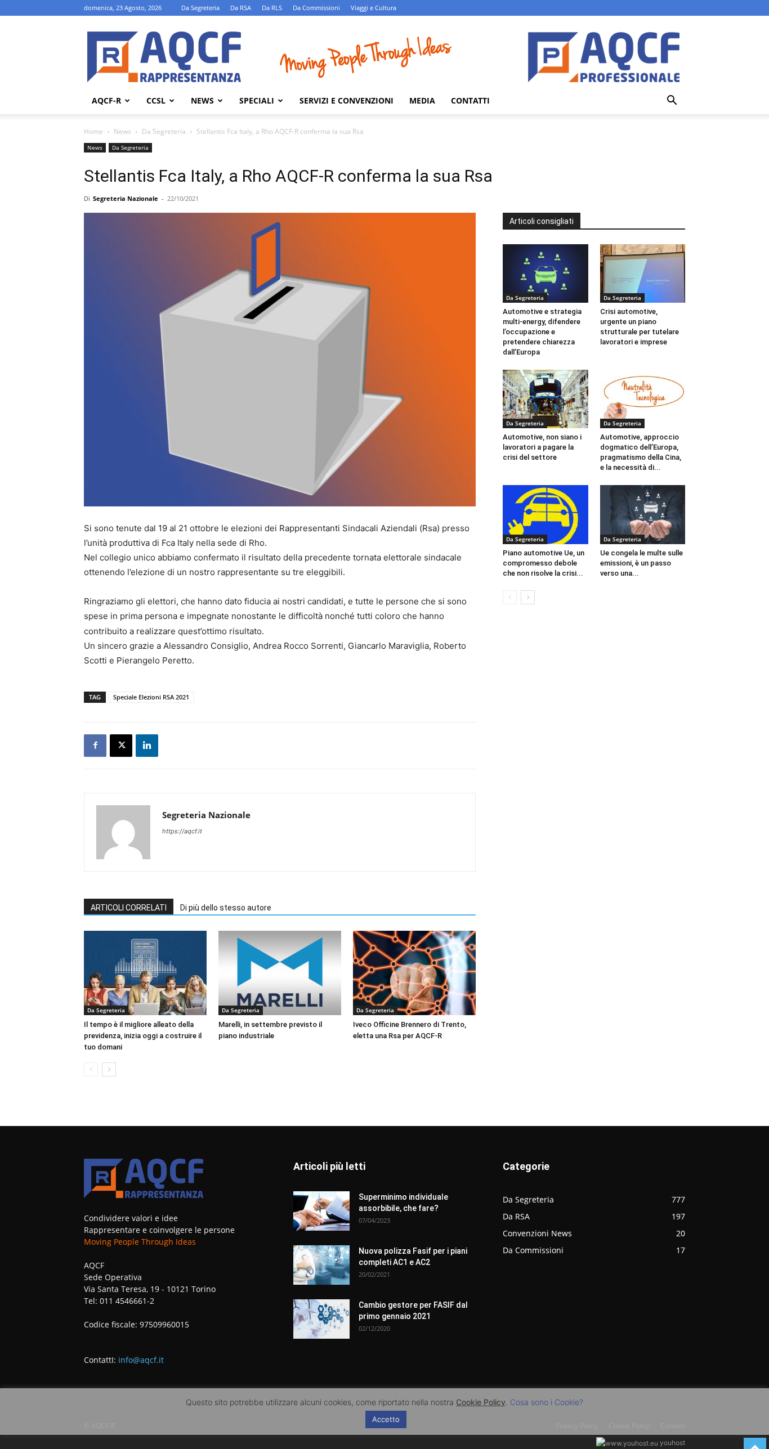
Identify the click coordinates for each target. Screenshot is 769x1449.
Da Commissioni (316, 7)
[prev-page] (91, 1069)
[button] (671, 101)
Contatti (470, 100)
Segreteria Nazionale (125, 198)
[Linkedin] (147, 745)
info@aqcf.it (141, 1359)
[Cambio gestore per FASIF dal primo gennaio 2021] (321, 1319)
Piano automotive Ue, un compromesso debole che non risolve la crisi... (543, 563)
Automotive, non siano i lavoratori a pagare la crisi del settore (542, 447)
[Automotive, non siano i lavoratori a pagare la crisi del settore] (545, 399)
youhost (671, 1442)
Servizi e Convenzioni (346, 100)
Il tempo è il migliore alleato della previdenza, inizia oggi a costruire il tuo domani (143, 1035)
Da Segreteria (200, 7)
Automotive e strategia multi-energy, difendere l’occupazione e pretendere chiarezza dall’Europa (542, 331)
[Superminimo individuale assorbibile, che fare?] (321, 1211)
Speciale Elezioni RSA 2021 (151, 697)
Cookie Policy (481, 1402)
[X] (121, 745)
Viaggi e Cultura (373, 7)
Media (422, 100)
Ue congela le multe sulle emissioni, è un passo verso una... (641, 563)
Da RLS (272, 7)
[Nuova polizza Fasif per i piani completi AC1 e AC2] (321, 1265)
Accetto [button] (386, 1419)
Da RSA (240, 7)
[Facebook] (95, 745)
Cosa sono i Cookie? (546, 1402)
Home (93, 131)
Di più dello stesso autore (225, 907)
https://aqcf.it (182, 831)
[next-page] (109, 1069)
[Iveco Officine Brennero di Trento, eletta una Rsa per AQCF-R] (414, 973)
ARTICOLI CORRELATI (129, 907)
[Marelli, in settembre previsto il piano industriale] (279, 973)
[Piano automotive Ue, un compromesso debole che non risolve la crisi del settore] (545, 514)
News (202, 100)
